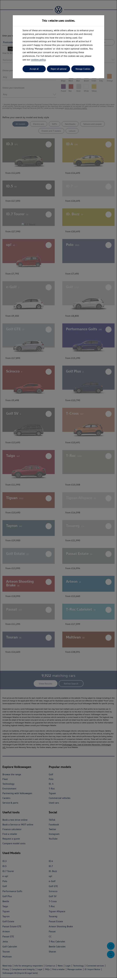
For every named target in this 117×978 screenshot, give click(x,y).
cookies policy (38, 59)
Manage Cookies (83, 69)
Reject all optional (58, 69)
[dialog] (58, 489)
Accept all (34, 69)
